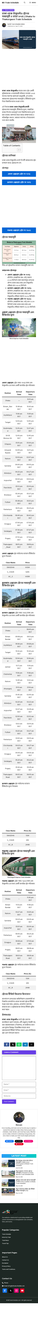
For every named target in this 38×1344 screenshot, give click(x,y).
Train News (5, 1240)
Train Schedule (6, 1234)
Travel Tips (5, 1243)
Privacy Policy (6, 1266)
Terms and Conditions (8, 1269)
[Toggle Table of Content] (18, 149)
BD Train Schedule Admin (17, 24)
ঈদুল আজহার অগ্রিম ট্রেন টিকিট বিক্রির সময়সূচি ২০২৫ (25, 1190)
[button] (24, 2)
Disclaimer (5, 1263)
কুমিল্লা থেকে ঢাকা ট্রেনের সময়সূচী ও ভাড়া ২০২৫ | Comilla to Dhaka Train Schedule (26, 1182)
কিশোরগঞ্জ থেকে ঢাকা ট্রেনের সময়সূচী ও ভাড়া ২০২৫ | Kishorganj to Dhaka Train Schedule (24, 1163)
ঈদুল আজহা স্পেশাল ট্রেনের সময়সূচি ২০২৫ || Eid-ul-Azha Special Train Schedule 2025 (25, 1173)
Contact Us (5, 1260)
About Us (5, 1257)
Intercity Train (6, 1237)
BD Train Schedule (10, 2)
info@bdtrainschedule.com (16, 1286)
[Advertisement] (19, 70)
